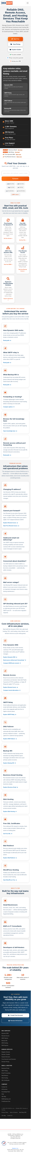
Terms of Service (14, 1112)
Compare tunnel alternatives (11, 690)
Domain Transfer (6, 1054)
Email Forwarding (6, 1073)
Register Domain (6, 1052)
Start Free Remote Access (10, 525)
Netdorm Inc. (15, 1148)
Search (16, 178)
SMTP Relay (5, 1070)
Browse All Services (16, 1020)
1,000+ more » (15, 194)
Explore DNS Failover (9, 738)
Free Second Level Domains (9, 1059)
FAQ (3, 1094)
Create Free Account (16, 1015)
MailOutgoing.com (6, 1099)
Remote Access (5, 1035)
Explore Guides (16, 49)
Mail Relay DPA (22, 1112)
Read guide (6, 340)
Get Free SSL (7, 833)
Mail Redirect (5, 1075)
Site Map (4, 1096)
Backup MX (4, 1040)
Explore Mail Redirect (9, 857)
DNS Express (5, 1045)
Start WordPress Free (9, 880)
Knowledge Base (6, 1091)
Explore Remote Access (9, 522)
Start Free (16, 39)
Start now (18, 154)
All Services (4, 1089)
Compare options (8, 406)
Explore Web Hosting (9, 811)
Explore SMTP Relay (9, 714)
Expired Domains (6, 1056)
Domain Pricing (5, 1061)
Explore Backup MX (8, 763)
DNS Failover (5, 1038)
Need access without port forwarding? (13, 660)
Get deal (20, 150)
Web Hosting (5, 1077)
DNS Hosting (5, 1043)
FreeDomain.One (6, 1101)
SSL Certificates (5, 1080)
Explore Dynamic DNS (9, 657)
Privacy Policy (5, 1112)
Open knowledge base (9, 431)
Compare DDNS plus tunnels (11, 663)
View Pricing (16, 44)
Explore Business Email (9, 787)
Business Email (5, 1068)
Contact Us (4, 1087)
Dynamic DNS (5, 1033)
